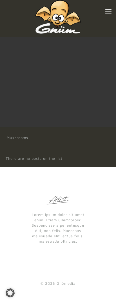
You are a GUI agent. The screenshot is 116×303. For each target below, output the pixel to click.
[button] (10, 293)
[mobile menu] (108, 11)
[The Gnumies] (58, 17)
